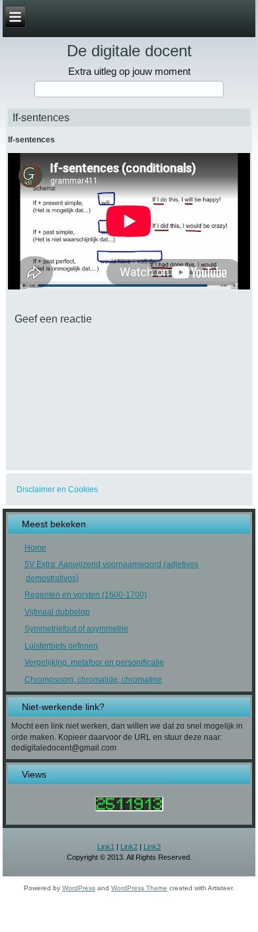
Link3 (152, 847)
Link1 (105, 847)
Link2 (129, 847)
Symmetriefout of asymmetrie (76, 628)
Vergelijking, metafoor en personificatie (94, 662)
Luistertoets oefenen (61, 645)
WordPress (78, 888)
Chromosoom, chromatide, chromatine (93, 679)
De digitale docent (129, 51)
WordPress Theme (139, 888)
